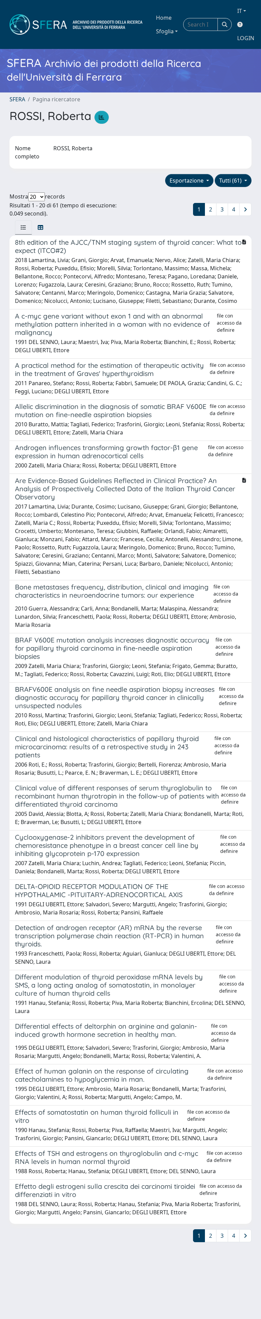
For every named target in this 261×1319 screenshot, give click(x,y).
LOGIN (245, 38)
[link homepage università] (76, 24)
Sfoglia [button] (165, 31)
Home (164, 17)
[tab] (23, 227)
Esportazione (187, 180)
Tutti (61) (231, 180)
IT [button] (239, 11)
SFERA (17, 99)
